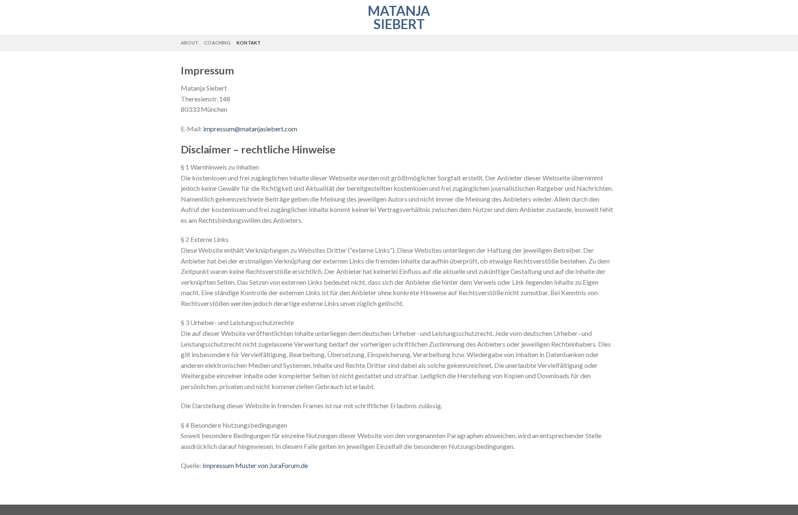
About (189, 42)
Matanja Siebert (399, 17)
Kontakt (248, 42)
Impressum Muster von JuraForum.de (255, 465)
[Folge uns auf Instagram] (611, 43)
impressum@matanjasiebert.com (250, 129)
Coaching (217, 42)
